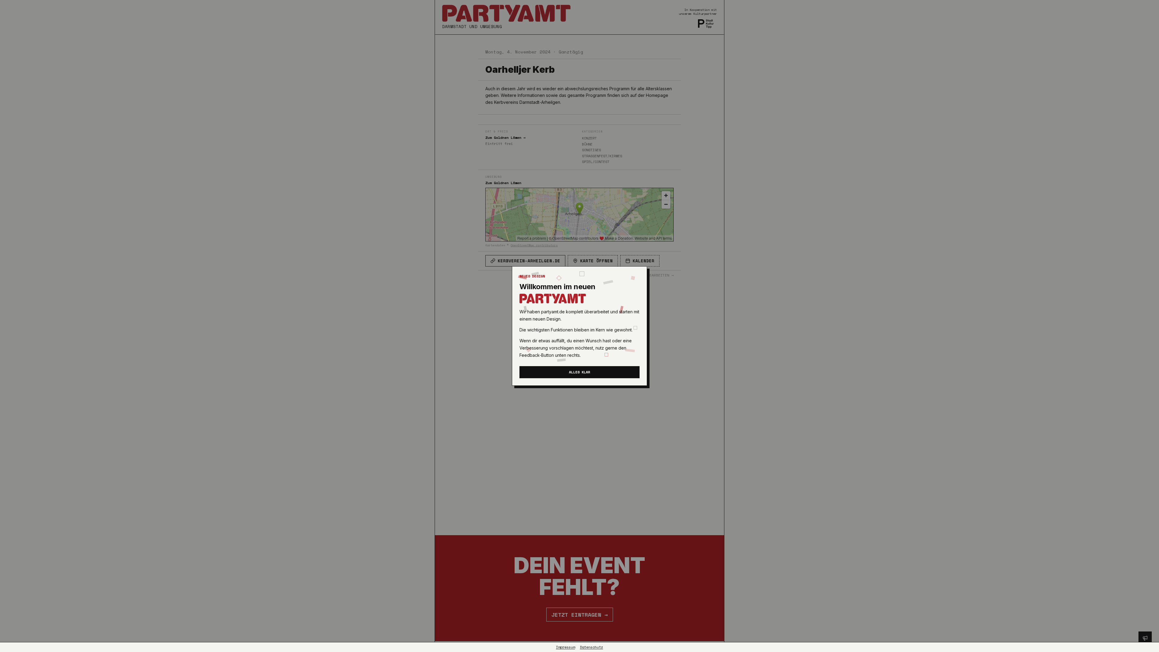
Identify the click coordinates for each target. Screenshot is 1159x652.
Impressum (565, 647)
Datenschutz (591, 647)
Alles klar (579, 372)
